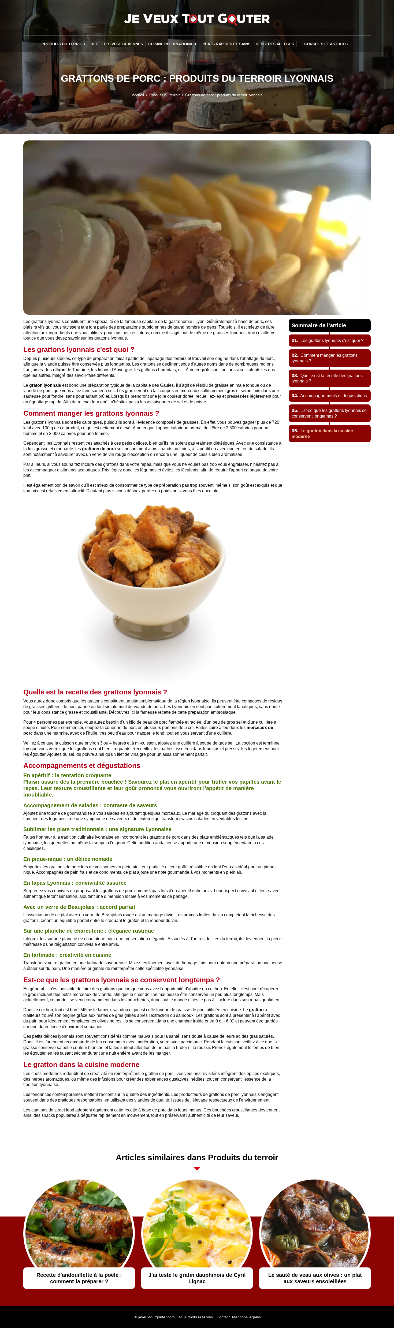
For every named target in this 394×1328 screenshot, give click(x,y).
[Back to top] (379, 1313)
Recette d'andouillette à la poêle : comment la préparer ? (79, 1278)
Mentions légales (246, 1317)
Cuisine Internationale (172, 44)
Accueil (138, 95)
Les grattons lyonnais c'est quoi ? (327, 340)
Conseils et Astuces (326, 44)
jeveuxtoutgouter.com (156, 1317)
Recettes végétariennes (117, 44)
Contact (223, 1317)
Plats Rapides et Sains (226, 44)
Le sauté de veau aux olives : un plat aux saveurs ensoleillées (315, 1278)
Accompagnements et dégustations (329, 395)
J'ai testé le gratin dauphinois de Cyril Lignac (197, 1278)
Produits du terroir (63, 44)
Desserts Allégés (275, 44)
